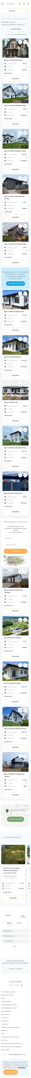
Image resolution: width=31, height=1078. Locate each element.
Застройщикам (6, 1011)
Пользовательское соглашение (11, 1046)
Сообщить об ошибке (16, 968)
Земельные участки (7, 995)
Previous (3, 923)
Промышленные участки (9, 1008)
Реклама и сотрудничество (10, 1037)
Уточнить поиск (15, 29)
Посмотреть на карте (15, 819)
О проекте (4, 1024)
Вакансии (4, 1030)
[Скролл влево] (5, 49)
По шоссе (4, 1017)
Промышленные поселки (9, 1004)
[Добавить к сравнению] (20, 42)
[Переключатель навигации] (2, 4)
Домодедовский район (9, 872)
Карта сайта (5, 1049)
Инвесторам (5, 1014)
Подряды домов (6, 1001)
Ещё (15, 946)
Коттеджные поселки (8, 991)
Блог (2, 1033)
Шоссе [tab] (9, 923)
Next (28, 923)
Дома (3, 998)
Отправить (15, 551)
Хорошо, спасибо (10, 1072)
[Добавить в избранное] (25, 42)
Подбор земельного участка (10, 1027)
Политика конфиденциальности (11, 1043)
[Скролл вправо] (25, 49)
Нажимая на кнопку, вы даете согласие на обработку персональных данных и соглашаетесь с (15, 559)
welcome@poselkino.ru (17, 1054)
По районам (5, 1020)
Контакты (4, 1040)
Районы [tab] (19, 923)
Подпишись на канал (16, 283)
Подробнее (21, 1067)
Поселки (8, 915)
